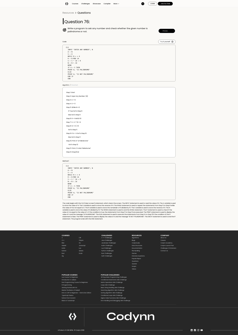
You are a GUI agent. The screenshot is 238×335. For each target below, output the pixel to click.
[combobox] (166, 31)
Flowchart (74, 85)
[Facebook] (195, 330)
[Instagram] (198, 330)
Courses (75, 4)
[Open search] (142, 3)
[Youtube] (202, 330)
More (115, 4)
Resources (68, 13)
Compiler (107, 4)
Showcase (97, 4)
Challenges (85, 4)
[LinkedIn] (191, 330)
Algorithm (65, 85)
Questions (84, 13)
